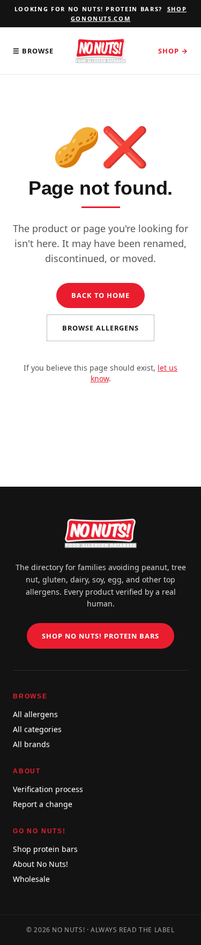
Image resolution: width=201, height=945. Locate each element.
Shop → (173, 51)
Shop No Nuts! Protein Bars (101, 636)
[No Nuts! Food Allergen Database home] (100, 51)
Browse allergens (100, 328)
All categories (37, 729)
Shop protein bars (45, 849)
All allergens (35, 714)
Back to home (100, 295)
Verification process (48, 789)
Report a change (42, 804)
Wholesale (31, 879)
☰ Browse (33, 51)
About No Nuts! (40, 864)
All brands (31, 744)
